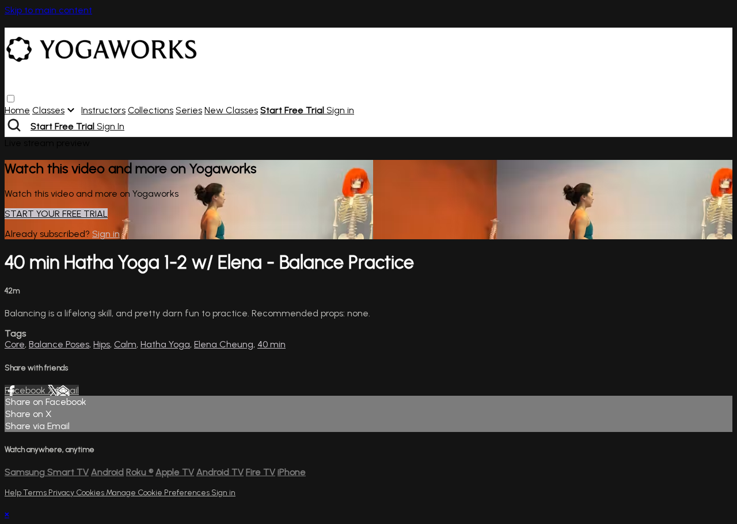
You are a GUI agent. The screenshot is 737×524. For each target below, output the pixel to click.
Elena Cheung (223, 344)
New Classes (231, 110)
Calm (125, 344)
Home (17, 110)
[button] (10, 98)
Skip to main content (48, 10)
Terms (35, 493)
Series (189, 110)
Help (14, 493)
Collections (150, 110)
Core (15, 344)
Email (67, 390)
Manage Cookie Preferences (158, 493)
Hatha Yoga (165, 344)
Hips (101, 344)
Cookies (91, 493)
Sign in (340, 110)
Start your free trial (56, 213)
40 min (271, 344)
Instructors (103, 110)
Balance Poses (59, 344)
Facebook (26, 390)
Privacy (62, 493)
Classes (48, 110)
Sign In (110, 126)
